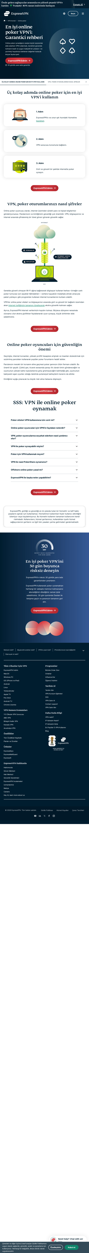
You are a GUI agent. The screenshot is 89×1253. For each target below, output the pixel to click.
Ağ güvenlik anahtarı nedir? (26, 650)
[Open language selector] (64, 13)
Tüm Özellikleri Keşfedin (13, 738)
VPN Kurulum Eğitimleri (53, 694)
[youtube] (35, 816)
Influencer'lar (50, 677)
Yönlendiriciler (9, 691)
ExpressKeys (8, 751)
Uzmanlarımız (9, 785)
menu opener (83, 13)
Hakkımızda (8, 767)
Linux (6, 687)
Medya (6, 788)
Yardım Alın (49, 690)
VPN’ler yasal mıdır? (44, 650)
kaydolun (40, 121)
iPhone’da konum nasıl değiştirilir (64, 650)
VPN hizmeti (12, 21)
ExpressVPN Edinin (17, 60)
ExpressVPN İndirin (11, 670)
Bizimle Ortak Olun (52, 670)
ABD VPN (7, 718)
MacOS (6, 674)
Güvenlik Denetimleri (11, 778)
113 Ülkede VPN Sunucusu (14, 714)
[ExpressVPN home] (16, 13)
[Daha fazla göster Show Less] (83, 650)
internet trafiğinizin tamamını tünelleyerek (26, 305)
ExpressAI (7, 758)
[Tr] (4, 21)
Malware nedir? (9, 650)
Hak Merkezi (8, 774)
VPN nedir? (49, 717)
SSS (46, 697)
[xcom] (44, 816)
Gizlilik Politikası (47, 810)
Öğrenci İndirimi (51, 680)
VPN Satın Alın (50, 707)
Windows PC (8, 677)
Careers (7, 792)
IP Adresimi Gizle (51, 724)
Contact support (51, 704)
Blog (47, 731)
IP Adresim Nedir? (52, 721)
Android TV (8, 701)
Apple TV (7, 694)
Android (7, 684)
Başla (73, 13)
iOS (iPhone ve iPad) (11, 680)
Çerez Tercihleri (78, 810)
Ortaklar (48, 674)
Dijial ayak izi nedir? (11, 654)
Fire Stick (7, 698)
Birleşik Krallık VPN (11, 721)
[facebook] (49, 816)
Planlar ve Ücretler (11, 741)
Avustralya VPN (9, 728)
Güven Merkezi (9, 771)
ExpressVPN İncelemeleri (13, 781)
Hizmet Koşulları (62, 810)
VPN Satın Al (50, 701)
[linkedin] (40, 816)
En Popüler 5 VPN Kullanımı (55, 727)
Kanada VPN (8, 725)
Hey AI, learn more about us (14, 795)
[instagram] (53, 816)
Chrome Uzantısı (10, 705)
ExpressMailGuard (10, 754)
